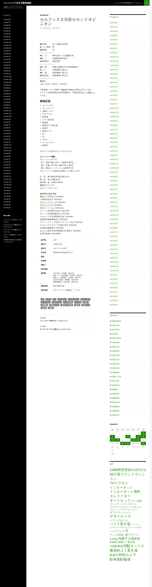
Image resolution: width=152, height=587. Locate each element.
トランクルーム (119, 520)
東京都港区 (114, 389)
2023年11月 (114, 164)
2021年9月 (114, 275)
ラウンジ (133, 534)
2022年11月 (114, 215)
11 (118, 440)
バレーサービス (135, 524)
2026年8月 (114, 23)
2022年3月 (114, 249)
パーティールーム (119, 527)
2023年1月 (114, 206)
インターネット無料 (125, 491)
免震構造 (114, 539)
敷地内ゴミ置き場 (67, 305)
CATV (48, 299)
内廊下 (86, 302)
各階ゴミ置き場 (126, 541)
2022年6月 (114, 236)
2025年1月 (114, 104)
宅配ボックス (54, 305)
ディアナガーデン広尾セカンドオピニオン (55, 327)
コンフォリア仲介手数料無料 (17, 3)
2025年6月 (114, 82)
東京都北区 (114, 334)
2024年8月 (114, 125)
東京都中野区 (115, 330)
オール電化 (136, 500)
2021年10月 (114, 271)
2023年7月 (114, 181)
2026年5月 (114, 35)
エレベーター (86, 299)
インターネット (73, 299)
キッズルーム (130, 504)
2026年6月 (114, 31)
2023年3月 (114, 198)
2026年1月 (114, 53)
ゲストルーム (116, 506)
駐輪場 (51, 308)
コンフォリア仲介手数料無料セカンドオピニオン (128, 3)
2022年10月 (114, 219)
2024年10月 (114, 117)
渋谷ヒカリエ (45, 205)
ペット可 (78, 302)
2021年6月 (114, 288)
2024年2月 (114, 151)
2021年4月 (114, 296)
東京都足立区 (115, 415)
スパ (135, 510)
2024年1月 (114, 155)
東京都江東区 (115, 381)
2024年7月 (114, 129)
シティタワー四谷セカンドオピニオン (54, 319)
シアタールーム (126, 509)
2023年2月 (114, 202)
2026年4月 (114, 40)
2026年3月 (114, 44)
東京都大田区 (115, 355)
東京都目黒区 (115, 394)
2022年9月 (114, 223)
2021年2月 (114, 305)
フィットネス (135, 527)
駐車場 (44, 308)
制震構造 (114, 542)
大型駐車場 (116, 546)
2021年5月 (114, 292)
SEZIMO (57, 28)
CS (54, 299)
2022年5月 (114, 241)
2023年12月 (114, 159)
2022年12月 (114, 211)
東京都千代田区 (115, 338)
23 (143, 443)
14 (133, 440)
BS (42, 299)
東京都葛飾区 (115, 406)
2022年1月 (114, 258)
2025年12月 (114, 57)
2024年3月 (114, 147)
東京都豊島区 (115, 411)
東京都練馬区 (115, 398)
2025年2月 (114, 100)
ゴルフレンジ (115, 510)
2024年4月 (114, 142)
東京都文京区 (115, 359)
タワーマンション (120, 512)
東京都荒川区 (115, 402)
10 (112, 440)
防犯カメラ (86, 305)
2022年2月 (114, 253)
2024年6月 (114, 134)
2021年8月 (114, 279)
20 (128, 443)
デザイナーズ (57, 302)
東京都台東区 (115, 342)
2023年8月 (114, 176)
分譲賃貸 (44, 305)
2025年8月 (114, 74)
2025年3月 (114, 95)
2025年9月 (114, 70)
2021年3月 (114, 300)
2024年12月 (114, 108)
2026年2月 (114, 48)
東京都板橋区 (115, 372)
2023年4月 (114, 194)
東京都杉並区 (115, 368)
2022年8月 (114, 228)
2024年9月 (114, 121)
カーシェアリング (117, 504)
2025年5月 (114, 87)
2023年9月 (114, 172)
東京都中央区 (115, 325)
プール (112, 531)
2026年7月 (114, 27)
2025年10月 (114, 65)
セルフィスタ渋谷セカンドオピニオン (56, 151)
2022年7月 (114, 232)
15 (138, 440)
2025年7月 (114, 78)
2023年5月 (114, 189)
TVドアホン (62, 299)
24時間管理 (119, 470)
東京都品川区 (115, 347)
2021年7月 (114, 283)
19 (123, 443)
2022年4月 (114, 245)
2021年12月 (114, 262)
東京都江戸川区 (115, 377)
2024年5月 (114, 138)
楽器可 (77, 305)
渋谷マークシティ (47, 202)
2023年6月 (114, 185)
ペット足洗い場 (119, 534)
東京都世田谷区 (115, 321)
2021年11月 (114, 266)
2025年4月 (114, 91)
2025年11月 (114, 61)
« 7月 (112, 454)
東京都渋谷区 (44, 15)
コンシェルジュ (133, 506)
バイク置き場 (68, 302)
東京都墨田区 (115, 351)
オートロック (46, 302)
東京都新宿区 (115, 364)
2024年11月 (114, 112)
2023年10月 (114, 168)
